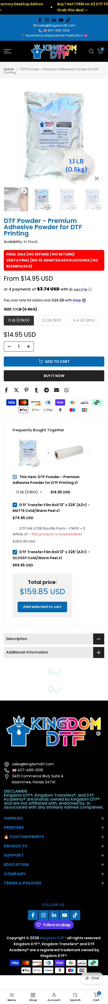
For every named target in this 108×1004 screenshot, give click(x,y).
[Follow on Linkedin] (54, 20)
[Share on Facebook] (6, 390)
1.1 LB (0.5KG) (19, 320)
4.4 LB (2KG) (84, 320)
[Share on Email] (56, 390)
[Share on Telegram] (46, 390)
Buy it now (54, 375)
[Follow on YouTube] (61, 20)
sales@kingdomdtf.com (56, 25)
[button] (54, 289)
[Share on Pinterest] (26, 390)
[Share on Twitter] (16, 390)
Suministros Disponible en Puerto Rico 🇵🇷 (56, 35)
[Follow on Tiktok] (68, 20)
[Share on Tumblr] (36, 390)
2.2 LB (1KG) (51, 320)
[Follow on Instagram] (47, 20)
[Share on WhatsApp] (66, 390)
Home (9, 69)
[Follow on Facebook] (40, 20)
